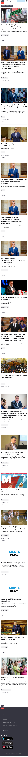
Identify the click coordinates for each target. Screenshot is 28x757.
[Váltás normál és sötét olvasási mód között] (10, 1)
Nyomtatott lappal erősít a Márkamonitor (10, 491)
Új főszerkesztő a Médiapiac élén (13, 563)
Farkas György (4, 35)
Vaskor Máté (4, 647)
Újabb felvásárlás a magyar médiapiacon (11, 600)
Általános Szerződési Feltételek (10, 727)
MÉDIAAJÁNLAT (6, 730)
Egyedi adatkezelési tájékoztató (10, 725)
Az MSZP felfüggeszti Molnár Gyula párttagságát (14, 298)
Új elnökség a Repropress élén (12, 452)
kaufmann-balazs (5, 689)
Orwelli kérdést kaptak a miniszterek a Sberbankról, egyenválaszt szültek (11, 27)
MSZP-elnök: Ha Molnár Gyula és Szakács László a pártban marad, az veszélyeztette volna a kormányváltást (13, 65)
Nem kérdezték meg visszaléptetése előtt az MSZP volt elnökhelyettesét (13, 260)
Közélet (3, 121)
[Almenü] (7, 1)
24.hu (2, 116)
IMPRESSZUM (5, 719)
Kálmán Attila (4, 535)
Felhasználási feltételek (9, 722)
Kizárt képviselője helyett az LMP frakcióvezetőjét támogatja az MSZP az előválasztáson (14, 107)
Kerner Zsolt (4, 424)
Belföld (3, 40)
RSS (3, 714)
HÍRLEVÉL (5, 717)
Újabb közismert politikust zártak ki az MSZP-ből (14, 145)
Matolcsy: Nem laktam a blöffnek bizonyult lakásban (13, 638)
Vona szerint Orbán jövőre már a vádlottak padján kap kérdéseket (13, 528)
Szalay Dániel (4, 462)
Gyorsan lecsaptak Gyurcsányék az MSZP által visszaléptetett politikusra (14, 181)
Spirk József (4, 77)
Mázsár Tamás (4, 307)
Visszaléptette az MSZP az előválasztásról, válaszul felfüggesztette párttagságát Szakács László (11, 220)
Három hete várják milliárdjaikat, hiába (13, 678)
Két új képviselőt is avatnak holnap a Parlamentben (14, 376)
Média (2, 467)
